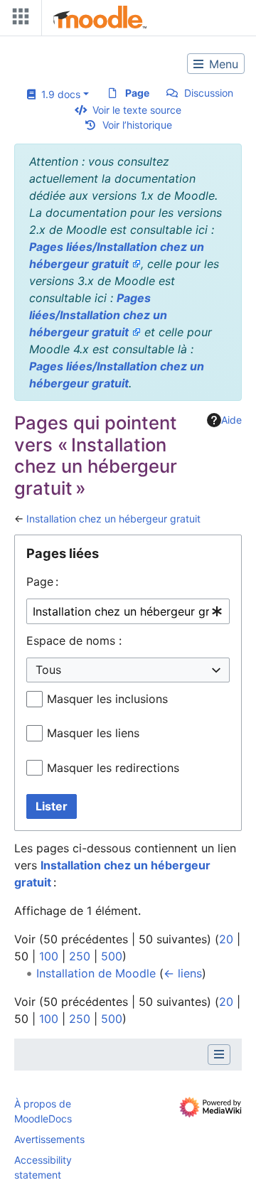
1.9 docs (58, 94)
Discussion (208, 93)
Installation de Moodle (96, 973)
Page (137, 93)
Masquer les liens (93, 733)
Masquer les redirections (113, 768)
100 (48, 956)
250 (79, 956)
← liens (183, 973)
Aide (231, 420)
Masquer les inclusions (107, 699)
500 (111, 956)
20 (226, 939)
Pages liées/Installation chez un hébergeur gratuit (98, 315)
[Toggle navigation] (18, 19)
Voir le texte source (136, 110)
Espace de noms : (74, 640)
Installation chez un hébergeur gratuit (113, 519)
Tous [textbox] (48, 670)
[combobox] (128, 612)
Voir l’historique (137, 125)
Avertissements (49, 1139)
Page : (42, 581)
